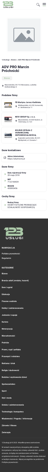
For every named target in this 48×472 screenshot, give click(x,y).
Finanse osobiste (9, 301)
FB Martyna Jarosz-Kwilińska (28, 102)
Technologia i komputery (13, 412)
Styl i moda (7, 398)
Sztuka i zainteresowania (13, 405)
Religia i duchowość (10, 370)
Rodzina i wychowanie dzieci (14, 377)
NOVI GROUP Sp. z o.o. (25, 117)
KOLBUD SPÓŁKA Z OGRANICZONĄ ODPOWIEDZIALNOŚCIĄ (25, 132)
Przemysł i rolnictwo (11, 356)
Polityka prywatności (11, 254)
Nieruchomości (8, 336)
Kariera (5, 322)
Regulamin (6, 258)
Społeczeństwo (8, 384)
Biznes (7, 78)
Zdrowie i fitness (9, 425)
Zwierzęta (6, 432)
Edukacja (6, 294)
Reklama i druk (8, 363)
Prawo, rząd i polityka (11, 349)
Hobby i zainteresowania (12, 308)
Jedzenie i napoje (9, 315)
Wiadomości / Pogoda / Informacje (17, 419)
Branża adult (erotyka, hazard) (15, 280)
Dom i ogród (7, 287)
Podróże (5, 343)
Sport (4, 391)
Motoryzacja (7, 329)
